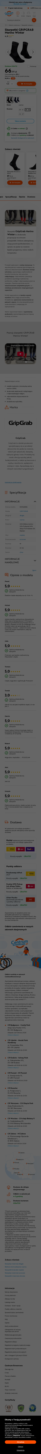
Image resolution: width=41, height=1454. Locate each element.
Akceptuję (20, 1442)
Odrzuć (20, 1446)
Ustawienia (20, 1450)
